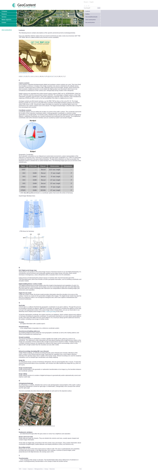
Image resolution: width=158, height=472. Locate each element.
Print (80, 469)
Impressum (30, 469)
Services (4, 16)
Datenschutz (52, 469)
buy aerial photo (90, 22)
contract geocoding (51, 311)
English (92, 2)
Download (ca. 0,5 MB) (26, 72)
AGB (20, 469)
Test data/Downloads (91, 16)
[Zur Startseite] (18, 9)
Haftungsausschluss (38, 469)
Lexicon (87, 11)
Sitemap (46, 469)
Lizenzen (24, 469)
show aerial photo (90, 19)
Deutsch (86, 2)
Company (4, 11)
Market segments (6, 19)
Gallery (87, 14)
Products (4, 14)
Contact (4, 22)
